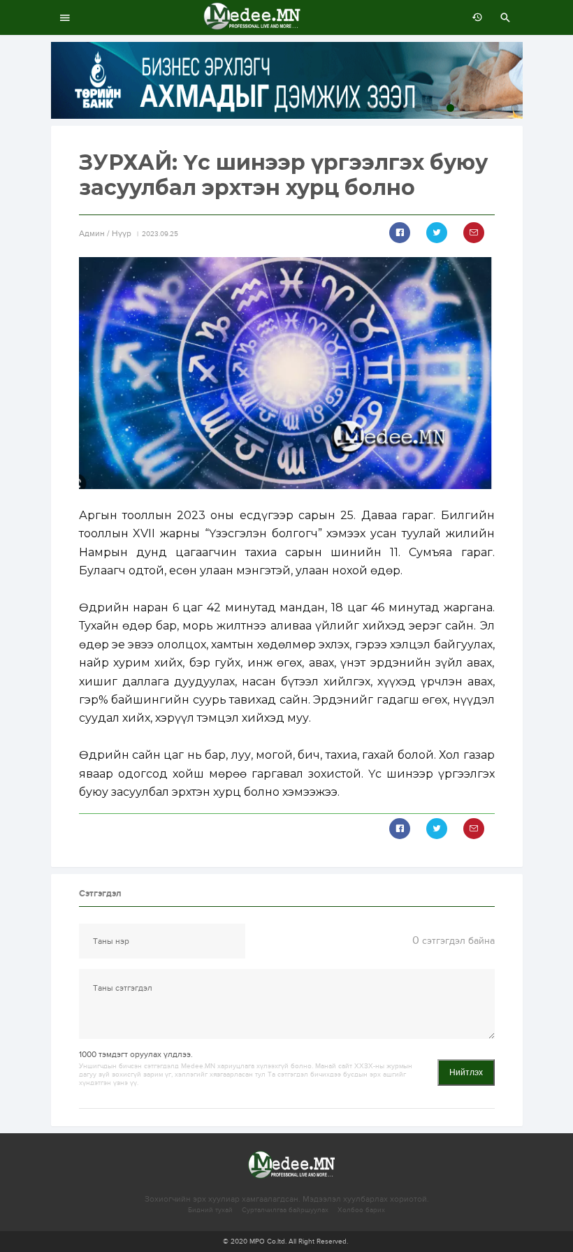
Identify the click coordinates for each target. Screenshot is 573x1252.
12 (514, 108)
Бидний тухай (210, 1210)
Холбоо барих (361, 1210)
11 (498, 108)
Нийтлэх (466, 1072)
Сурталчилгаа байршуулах (285, 1210)
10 (482, 108)
